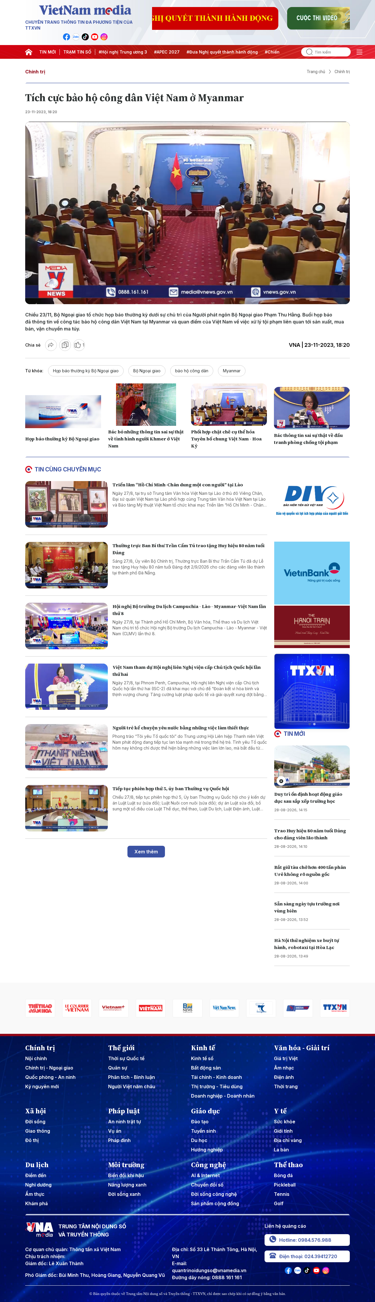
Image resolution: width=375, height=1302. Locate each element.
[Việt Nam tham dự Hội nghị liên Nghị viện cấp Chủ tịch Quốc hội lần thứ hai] (66, 687)
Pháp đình (119, 1140)
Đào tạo (200, 1121)
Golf (279, 1203)
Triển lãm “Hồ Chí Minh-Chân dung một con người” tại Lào (177, 484)
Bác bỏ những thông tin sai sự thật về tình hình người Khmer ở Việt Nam (146, 438)
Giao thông (37, 1131)
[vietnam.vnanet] (114, 1008)
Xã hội (35, 1111)
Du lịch (37, 1165)
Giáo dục (205, 1111)
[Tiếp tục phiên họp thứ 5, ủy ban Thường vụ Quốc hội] (66, 808)
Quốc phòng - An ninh (50, 1077)
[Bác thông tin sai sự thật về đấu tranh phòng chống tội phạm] (312, 408)
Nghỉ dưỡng (38, 1185)
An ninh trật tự (124, 1121)
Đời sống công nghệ (214, 1194)
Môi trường (126, 1165)
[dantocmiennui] (224, 1008)
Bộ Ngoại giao (147, 370)
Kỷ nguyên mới (42, 1086)
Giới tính (283, 1131)
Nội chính (36, 1058)
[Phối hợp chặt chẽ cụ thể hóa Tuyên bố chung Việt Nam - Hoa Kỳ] (229, 404)
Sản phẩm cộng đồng (215, 1203)
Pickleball (285, 1185)
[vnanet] (298, 1008)
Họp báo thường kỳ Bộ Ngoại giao (86, 370)
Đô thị (32, 1140)
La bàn (281, 1150)
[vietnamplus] (77, 1008)
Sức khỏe (284, 1121)
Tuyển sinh (203, 1131)
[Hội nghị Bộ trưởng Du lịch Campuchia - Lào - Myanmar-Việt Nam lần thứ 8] (66, 626)
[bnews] (151, 1008)
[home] (28, 52)
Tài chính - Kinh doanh (216, 1077)
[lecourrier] (40, 1008)
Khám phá (36, 1203)
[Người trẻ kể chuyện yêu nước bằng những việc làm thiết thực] (66, 747)
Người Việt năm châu (131, 1086)
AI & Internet (205, 1175)
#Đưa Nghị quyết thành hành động (222, 51)
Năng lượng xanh (127, 1185)
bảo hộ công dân (191, 370)
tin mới (294, 733)
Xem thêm (146, 852)
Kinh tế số (202, 1058)
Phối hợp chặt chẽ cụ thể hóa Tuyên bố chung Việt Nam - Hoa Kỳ (226, 438)
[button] (309, 724)
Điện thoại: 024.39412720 (308, 1256)
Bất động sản (206, 1068)
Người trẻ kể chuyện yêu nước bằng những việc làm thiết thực (180, 727)
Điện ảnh (284, 1077)
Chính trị (35, 72)
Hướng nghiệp (207, 1150)
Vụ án (114, 1131)
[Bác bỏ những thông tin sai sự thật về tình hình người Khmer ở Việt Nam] (146, 404)
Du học (199, 1140)
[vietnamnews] (187, 1008)
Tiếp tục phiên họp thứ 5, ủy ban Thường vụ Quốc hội (170, 788)
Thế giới (121, 1048)
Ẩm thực (35, 1194)
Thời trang (286, 1086)
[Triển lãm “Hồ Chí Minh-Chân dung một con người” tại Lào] (66, 504)
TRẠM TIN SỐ (77, 51)
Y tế (280, 1111)
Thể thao (288, 1165)
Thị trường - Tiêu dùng (217, 1086)
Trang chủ (316, 71)
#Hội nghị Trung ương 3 (123, 51)
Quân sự (117, 1068)
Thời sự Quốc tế (126, 1058)
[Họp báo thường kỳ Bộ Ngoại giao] (63, 411)
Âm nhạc (284, 1068)
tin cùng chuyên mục (68, 469)
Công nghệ (208, 1165)
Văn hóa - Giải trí (302, 1048)
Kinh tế (203, 1048)
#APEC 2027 (167, 51)
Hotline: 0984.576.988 (305, 1240)
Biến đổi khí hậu (126, 1175)
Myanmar (232, 370)
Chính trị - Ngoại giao (49, 1068)
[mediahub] (261, 1008)
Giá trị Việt (286, 1058)
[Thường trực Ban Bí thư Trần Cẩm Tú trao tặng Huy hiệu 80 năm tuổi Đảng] (66, 565)
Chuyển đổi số (207, 1185)
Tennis (281, 1194)
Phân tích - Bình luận (131, 1077)
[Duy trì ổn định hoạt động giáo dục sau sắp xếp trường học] (312, 766)
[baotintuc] (335, 1008)
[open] (359, 52)
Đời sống (35, 1121)
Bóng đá (283, 1175)
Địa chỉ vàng (288, 1140)
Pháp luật (124, 1111)
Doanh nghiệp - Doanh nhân (223, 1096)
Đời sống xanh (124, 1194)
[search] (307, 51)
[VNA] (66, 36)
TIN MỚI (47, 51)
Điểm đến (35, 1175)
